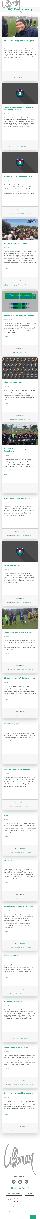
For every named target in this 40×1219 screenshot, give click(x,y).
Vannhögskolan (13, 285)
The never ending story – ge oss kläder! (19, 906)
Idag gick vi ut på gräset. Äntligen (17, 769)
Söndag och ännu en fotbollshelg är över (19, 678)
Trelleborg (31, 284)
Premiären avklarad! (11, 956)
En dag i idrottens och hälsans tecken (18, 1093)
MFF (31, 213)
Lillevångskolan (25, 284)
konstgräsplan (19, 284)
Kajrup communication (14, 1193)
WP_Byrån (29, 1193)
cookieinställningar (25, 1206)
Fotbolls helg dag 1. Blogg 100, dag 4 (18, 176)
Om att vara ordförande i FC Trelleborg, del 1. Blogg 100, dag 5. (19, 108)
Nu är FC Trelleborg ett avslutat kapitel (19, 41)
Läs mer (6, 62)
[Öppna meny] (36, 3)
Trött (6, 815)
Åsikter (23, 1080)
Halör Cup (31, 489)
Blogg (23, 73)
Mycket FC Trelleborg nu (13, 1001)
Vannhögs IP (6, 285)
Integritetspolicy (14, 1206)
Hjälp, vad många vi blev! (13, 382)
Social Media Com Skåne (26, 1200)
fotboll (26, 352)
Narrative (31, 669)
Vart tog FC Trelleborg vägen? (15, 243)
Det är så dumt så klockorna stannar (17, 1047)
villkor (31, 1211)
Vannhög (32, 1084)
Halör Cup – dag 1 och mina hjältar (17, 498)
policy (26, 1211)
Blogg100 (16, 146)
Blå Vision (10, 1200)
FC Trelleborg (23, 77)
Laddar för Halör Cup (12, 565)
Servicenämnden (21, 1084)
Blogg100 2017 (22, 146)
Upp (33, 1217)
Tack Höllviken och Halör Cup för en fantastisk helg (17, 450)
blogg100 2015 (22, 419)
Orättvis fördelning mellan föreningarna (19, 315)
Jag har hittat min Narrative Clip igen (18, 632)
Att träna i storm (10, 861)
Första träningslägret (12, 724)
